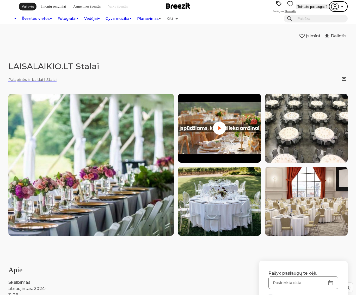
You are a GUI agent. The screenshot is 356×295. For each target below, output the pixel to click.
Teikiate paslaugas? (312, 7)
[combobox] (321, 19)
